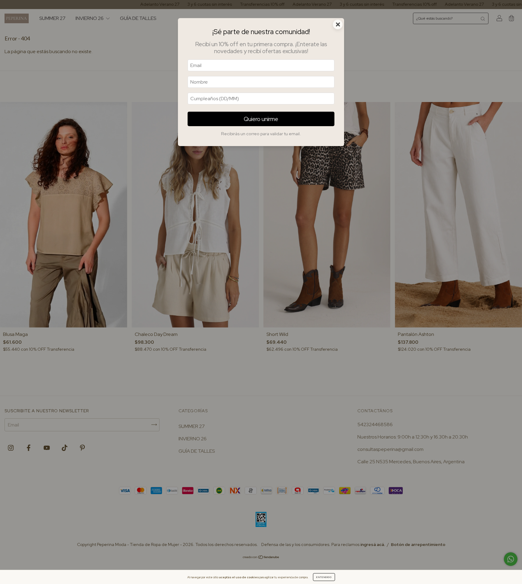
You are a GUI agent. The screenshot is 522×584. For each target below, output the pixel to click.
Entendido (324, 577)
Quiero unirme (261, 119)
